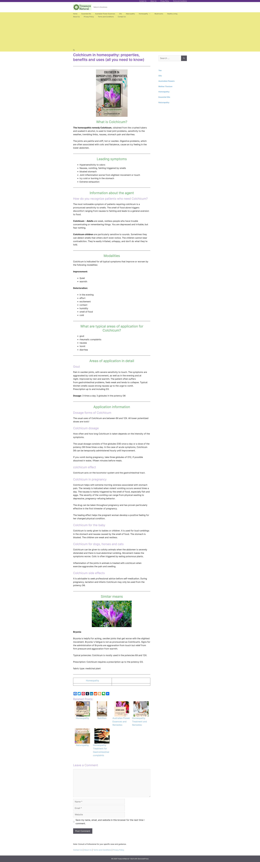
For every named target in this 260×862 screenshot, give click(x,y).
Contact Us (142, 1)
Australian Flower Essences (105, 14)
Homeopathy (143, 14)
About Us (153, 1)
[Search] (184, 58)
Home (75, 14)
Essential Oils (86, 14)
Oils (120, 14)
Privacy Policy (164, 1)
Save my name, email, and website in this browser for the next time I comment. (110, 822)
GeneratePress (143, 859)
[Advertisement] (130, 33)
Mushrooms (159, 14)
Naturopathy (130, 14)
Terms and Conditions (180, 1)
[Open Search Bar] (74, 50)
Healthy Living (172, 14)
